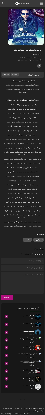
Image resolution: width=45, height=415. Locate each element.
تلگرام (29, 413)
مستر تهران (27, 240)
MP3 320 (6, 75)
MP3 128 (15, 75)
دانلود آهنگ (34, 85)
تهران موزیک (38, 240)
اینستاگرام (14, 413)
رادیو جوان (22, 399)
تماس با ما (5, 413)
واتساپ (22, 413)
